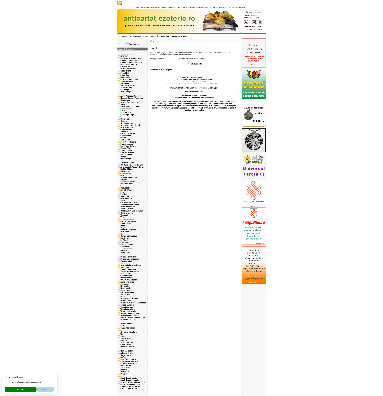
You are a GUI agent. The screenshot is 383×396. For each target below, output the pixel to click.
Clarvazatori (125, 188)
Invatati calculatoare (129, 361)
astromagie (212, 88)
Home (121, 36)
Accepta (22, 389)
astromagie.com (159, 106)
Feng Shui (124, 73)
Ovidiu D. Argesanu (128, 230)
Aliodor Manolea (127, 163)
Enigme (123, 180)
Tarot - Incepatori (127, 207)
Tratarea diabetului (128, 311)
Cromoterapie (126, 276)
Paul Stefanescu (127, 152)
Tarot (122, 200)
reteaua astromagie (193, 92)
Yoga (122, 336)
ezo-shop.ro (182, 7)
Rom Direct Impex (128, 359)
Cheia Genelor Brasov (210, 108)
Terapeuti (124, 215)
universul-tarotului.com (183, 102)
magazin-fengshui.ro (176, 106)
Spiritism (124, 104)
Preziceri (124, 194)
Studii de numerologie (129, 380)
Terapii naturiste (127, 305)
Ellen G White (126, 190)
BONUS (153, 36)
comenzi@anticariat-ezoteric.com (197, 80)
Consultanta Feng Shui (130, 384)
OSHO (123, 138)
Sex (122, 326)
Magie (123, 228)
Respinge (45, 389)
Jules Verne (125, 368)
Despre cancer (126, 278)
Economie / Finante (128, 363)
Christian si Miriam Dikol (130, 58)
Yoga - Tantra (126, 338)
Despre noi (175, 36)
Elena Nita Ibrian (127, 282)
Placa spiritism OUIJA (129, 106)
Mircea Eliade (126, 148)
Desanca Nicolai (127, 347)
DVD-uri (123, 357)
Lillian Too (124, 75)
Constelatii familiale (128, 236)
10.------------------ (127, 219)
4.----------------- (126, 108)
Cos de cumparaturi (133, 36)
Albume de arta (126, 353)
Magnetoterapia (127, 292)
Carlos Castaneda (128, 221)
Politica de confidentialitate (203, 98)
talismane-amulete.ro (169, 7)
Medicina (124, 297)
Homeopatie (125, 288)
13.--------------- (126, 255)
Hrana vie (124, 286)
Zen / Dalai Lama (127, 343)
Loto (122, 192)
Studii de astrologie (128, 378)
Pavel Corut (125, 253)
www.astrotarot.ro (215, 106)
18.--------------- (126, 376)
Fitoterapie (125, 284)
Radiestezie (125, 171)
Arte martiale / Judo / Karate (132, 167)
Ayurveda (124, 267)
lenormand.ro (198, 110)
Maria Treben (126, 290)
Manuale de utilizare (128, 65)
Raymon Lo (125, 77)
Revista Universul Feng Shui (132, 382)
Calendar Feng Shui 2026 (131, 62)
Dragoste (124, 374)
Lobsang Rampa (127, 115)
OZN (122, 175)
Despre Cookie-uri (182, 98)
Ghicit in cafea (126, 213)
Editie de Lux (125, 71)
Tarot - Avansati (127, 209)
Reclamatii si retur (254, 30)
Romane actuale (127, 351)
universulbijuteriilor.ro (153, 7)
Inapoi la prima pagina (162, 70)
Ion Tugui (124, 240)
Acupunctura (126, 274)
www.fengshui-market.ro (196, 106)
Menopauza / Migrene (129, 299)
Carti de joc (125, 67)
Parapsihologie (126, 244)
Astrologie (124, 83)
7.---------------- (126, 161)
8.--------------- (125, 173)
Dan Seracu (125, 238)
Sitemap (203, 96)
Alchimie (124, 131)
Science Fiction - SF (128, 177)
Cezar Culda (125, 345)
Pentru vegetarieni (128, 269)
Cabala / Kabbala (127, 134)
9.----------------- (126, 186)
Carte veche (125, 355)
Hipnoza (123, 225)
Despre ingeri (126, 159)
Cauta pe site (134, 44)
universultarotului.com (203, 102)
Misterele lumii (126, 184)
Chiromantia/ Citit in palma (131, 211)
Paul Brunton (126, 232)
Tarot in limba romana (129, 205)
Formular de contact (253, 27)
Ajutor (146, 36)
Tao (121, 334)
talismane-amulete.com (201, 104)
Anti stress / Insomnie (129, 271)
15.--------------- (126, 322)
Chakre (123, 121)
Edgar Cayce (126, 223)
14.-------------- (125, 263)
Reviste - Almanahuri (129, 79)
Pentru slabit (125, 301)
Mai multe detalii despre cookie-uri (26, 383)
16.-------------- (125, 330)
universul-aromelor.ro (239, 7)
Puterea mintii (126, 261)
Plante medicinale (128, 320)
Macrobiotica (126, 294)
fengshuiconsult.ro (210, 7)
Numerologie (125, 92)
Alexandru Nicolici (128, 85)
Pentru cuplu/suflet (128, 257)
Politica (123, 251)
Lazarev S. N (125, 113)
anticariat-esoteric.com (222, 104)
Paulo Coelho (126, 150)
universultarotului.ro (196, 7)
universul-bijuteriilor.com (166, 104)
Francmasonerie (127, 144)
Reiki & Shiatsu (126, 169)
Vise (122, 217)
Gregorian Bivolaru (128, 332)
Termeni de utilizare (190, 96)
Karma (123, 111)
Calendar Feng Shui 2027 (131, 60)
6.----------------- (126, 129)
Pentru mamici (126, 324)
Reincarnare (125, 100)
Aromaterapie (126, 88)
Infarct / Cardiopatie (128, 280)
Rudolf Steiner (126, 154)
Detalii (253, 65)
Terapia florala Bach (128, 315)
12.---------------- (126, 248)
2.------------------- (126, 81)
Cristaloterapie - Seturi (130, 125)
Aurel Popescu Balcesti (130, 96)
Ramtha (123, 340)
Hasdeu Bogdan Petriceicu (131, 98)
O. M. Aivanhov (126, 127)
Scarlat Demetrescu (129, 102)
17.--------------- (126, 349)
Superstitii (124, 196)
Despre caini (125, 366)
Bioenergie (125, 119)
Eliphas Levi (125, 136)
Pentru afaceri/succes (129, 259)
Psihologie (124, 246)
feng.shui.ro (140, 7)
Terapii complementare (130, 313)
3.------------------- (126, 94)
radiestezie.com (224, 7)
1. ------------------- (127, 54)
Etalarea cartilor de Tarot (131, 386)
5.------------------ (126, 117)
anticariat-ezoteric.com (225, 102)
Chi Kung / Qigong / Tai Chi (131, 165)
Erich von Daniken (128, 182)
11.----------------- (126, 234)
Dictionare (124, 372)
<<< (151, 70)
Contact (184, 36)
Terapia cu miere (127, 309)
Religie (123, 157)
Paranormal (125, 242)
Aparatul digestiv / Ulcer (130, 265)
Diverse (123, 370)
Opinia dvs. (164, 36)
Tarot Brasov (194, 108)
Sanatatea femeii (127, 328)
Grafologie (124, 90)
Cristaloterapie (126, 123)
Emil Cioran (125, 140)
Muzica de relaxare (128, 69)
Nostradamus (126, 198)
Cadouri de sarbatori (129, 388)
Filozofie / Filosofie (128, 142)
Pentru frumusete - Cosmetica (133, 303)
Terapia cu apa (126, 307)
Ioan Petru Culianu (128, 146)
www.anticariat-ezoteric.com (194, 77)
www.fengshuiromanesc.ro (175, 108)
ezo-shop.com (184, 104)
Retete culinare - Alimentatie (132, 317)
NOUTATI (124, 56)
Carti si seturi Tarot (128, 203)
